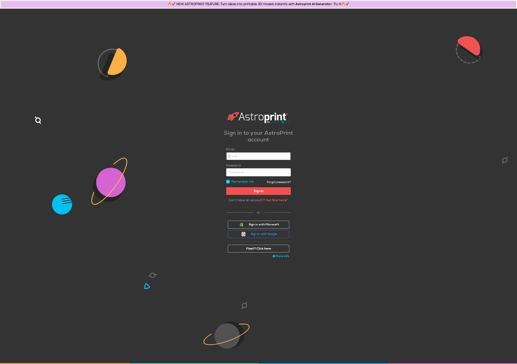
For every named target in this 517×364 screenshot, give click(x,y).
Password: (233, 165)
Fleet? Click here (258, 249)
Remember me (242, 182)
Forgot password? (279, 182)
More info (282, 256)
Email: (230, 149)
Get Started (275, 200)
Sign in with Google (263, 234)
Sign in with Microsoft (263, 224)
